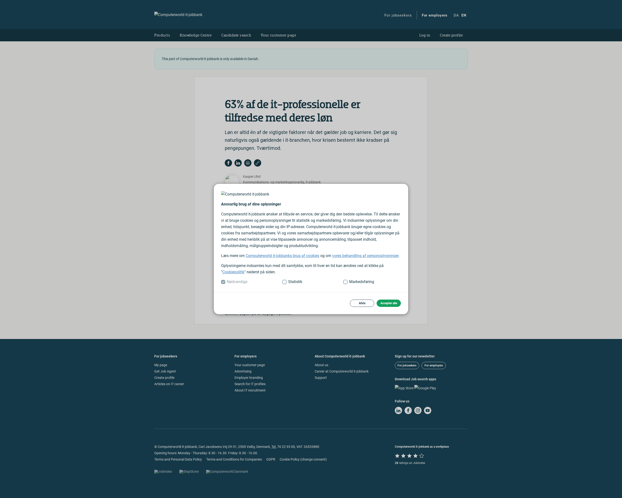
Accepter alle (388, 303)
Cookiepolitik (233, 272)
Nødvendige (237, 281)
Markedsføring (361, 281)
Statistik (295, 281)
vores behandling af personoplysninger (365, 255)
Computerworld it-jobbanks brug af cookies (282, 255)
